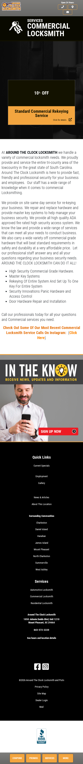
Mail (41, 706)
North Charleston (41, 556)
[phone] (62, 7)
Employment (42, 476)
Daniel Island (41, 529)
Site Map (41, 693)
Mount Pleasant (41, 549)
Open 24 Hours (67, 3)
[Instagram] (46, 666)
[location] (72, 7)
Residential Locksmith (42, 603)
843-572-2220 (41, 629)
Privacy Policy (41, 686)
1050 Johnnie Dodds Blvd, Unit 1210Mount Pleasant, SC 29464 (41, 621)
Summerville (41, 562)
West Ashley (41, 569)
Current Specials (42, 465)
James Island (41, 542)
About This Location (42, 504)
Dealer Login (42, 700)
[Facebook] (37, 666)
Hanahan (41, 536)
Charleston (41, 522)
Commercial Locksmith (41, 596)
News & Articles (41, 497)
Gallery (41, 483)
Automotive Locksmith (41, 589)
